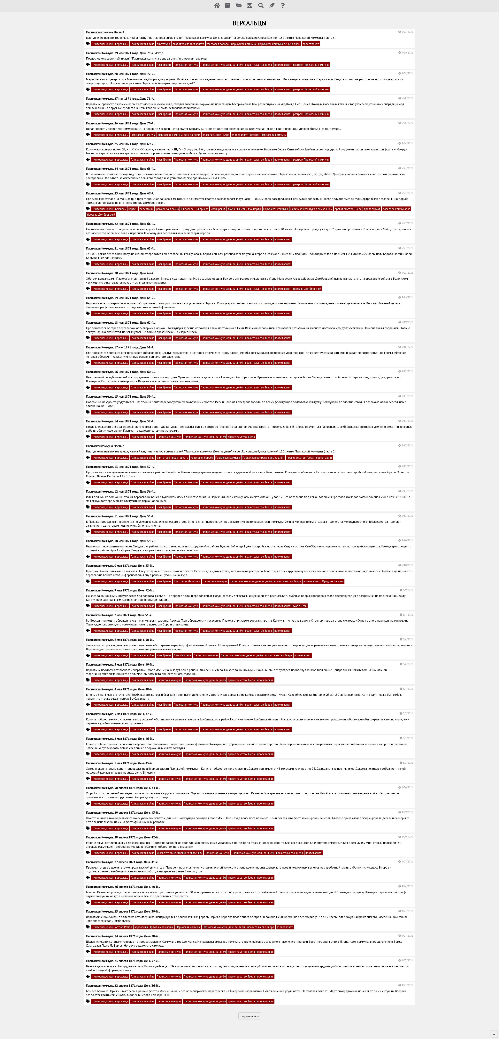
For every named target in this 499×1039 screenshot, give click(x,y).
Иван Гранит (164, 65)
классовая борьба (217, 44)
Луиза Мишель (237, 209)
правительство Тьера (258, 65)
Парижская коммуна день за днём (279, 44)
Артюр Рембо (123, 927)
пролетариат (311, 44)
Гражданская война (142, 44)
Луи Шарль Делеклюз (187, 581)
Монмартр (254, 209)
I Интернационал (102, 44)
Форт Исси (300, 606)
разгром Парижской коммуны (311, 65)
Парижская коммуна (243, 44)
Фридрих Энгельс (332, 581)
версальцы (121, 44)
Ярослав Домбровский (101, 214)
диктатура (163, 44)
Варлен (132, 209)
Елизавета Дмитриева (194, 209)
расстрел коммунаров (396, 209)
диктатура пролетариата (188, 44)
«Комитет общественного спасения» (179, 853)
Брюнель (120, 209)
